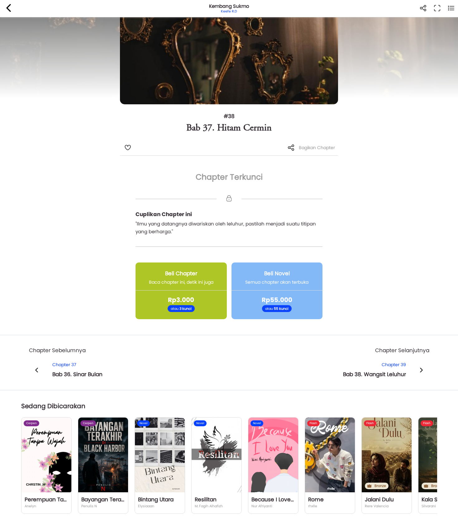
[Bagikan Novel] (423, 8)
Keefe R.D (229, 11)
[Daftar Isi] (451, 8)
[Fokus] (437, 8)
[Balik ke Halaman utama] (8, 8)
